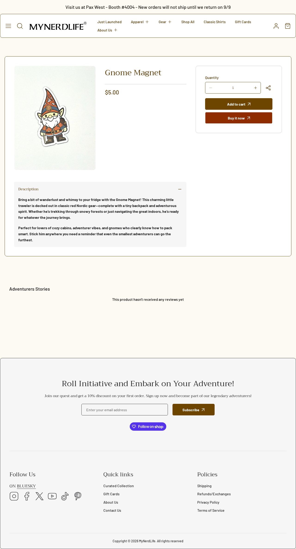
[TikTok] (65, 497)
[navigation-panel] (8, 25)
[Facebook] (26, 497)
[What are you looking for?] (19, 25)
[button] (140, 22)
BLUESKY (26, 486)
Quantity (212, 77)
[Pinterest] (77, 497)
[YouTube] (52, 497)
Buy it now (236, 118)
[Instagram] (14, 497)
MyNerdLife (147, 541)
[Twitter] (39, 497)
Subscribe (190, 410)
